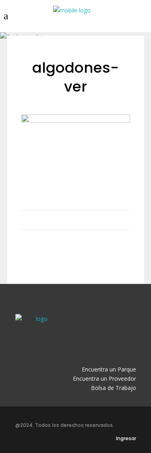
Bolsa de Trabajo (113, 388)
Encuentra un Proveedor (104, 378)
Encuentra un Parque (109, 369)
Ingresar (126, 438)
